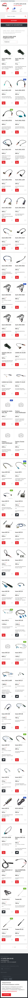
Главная (4, 30)
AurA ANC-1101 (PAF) (19, 59)
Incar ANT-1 (18, 472)
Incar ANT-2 (5, 620)
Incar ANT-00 (6, 472)
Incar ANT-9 (5, 808)
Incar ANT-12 (19, 501)
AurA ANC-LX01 (20, 179)
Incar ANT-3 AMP (7, 680)
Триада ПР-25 (19, 929)
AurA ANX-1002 (20, 265)
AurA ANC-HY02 (7, 179)
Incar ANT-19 (19, 591)
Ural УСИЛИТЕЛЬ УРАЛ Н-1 (20, 870)
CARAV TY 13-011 (20, 382)
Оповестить (3, 307)
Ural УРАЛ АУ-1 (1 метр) (7, 870)
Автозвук (13, 30)
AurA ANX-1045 (20, 324)
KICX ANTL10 (19, 808)
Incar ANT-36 (19, 713)
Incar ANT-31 (19, 680)
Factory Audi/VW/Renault (20, 412)
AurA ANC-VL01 (20, 237)
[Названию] (10, 42)
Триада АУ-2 (5, 899)
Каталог (8, 30)
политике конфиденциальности (9, 991)
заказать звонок (17, 5)
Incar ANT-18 (5, 591)
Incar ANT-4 (18, 745)
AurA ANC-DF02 (7, 120)
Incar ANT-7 (18, 777)
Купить (3, 72)
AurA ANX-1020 (20, 294)
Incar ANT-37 (5, 745)
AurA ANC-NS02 (20, 207)
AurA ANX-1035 (6, 324)
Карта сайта (4, 972)
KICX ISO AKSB (6, 837)
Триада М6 (5, 929)
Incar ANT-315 (6, 713)
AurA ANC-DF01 (20, 90)
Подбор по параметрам (14, 25)
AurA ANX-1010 (6, 294)
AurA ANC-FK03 (20, 120)
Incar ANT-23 (5, 652)
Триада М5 (18, 899)
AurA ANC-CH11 (6, 90)
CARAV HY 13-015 (20, 352)
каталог (14, 20)
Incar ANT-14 (5, 532)
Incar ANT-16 (5, 560)
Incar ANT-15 (19, 532)
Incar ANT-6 (5, 777)
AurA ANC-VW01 (7, 265)
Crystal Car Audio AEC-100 (7, 412)
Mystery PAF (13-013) (20, 838)
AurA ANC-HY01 (20, 149)
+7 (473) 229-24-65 (19, 4)
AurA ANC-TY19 (6, 237)
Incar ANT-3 (18, 652)
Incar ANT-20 (19, 620)
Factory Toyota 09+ (19, 442)
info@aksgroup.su (5, 960)
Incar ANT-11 (5, 501)
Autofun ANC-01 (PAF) (6, 353)
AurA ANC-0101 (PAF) (6, 59)
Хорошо (6, 994)
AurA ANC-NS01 (6, 207)
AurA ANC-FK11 (6, 149)
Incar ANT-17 (19, 560)
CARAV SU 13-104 (7, 382)
